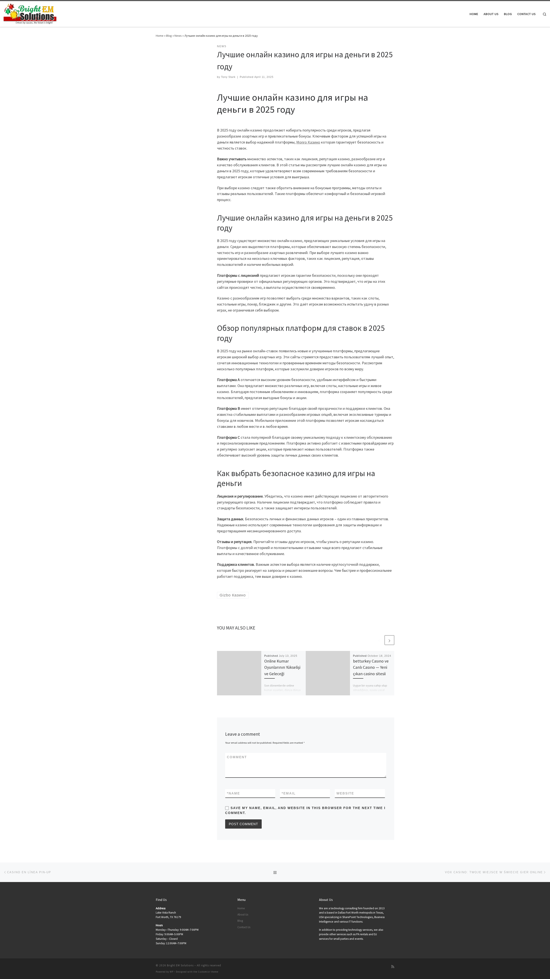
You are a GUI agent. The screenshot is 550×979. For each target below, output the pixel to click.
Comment (237, 757)
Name (233, 793)
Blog (169, 36)
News (178, 36)
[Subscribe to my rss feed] (392, 966)
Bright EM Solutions (180, 965)
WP (171, 971)
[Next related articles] (389, 640)
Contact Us (243, 927)
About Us (242, 914)
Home (159, 36)
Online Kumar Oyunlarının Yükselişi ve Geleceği (282, 667)
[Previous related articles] (379, 640)
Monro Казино (308, 142)
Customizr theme (208, 971)
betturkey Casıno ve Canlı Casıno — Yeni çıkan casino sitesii (371, 667)
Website (345, 793)
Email (289, 793)
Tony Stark (228, 77)
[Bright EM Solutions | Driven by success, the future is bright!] (30, 13)
